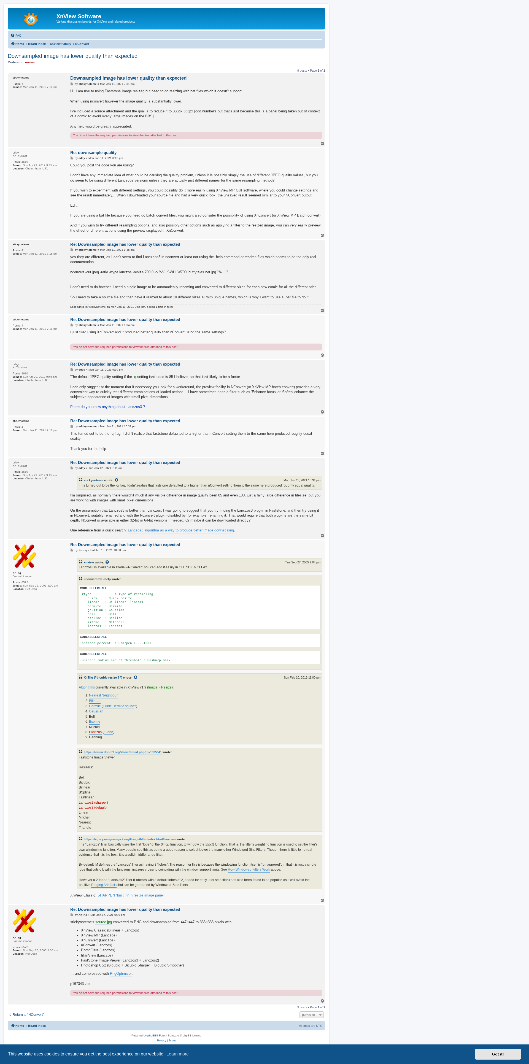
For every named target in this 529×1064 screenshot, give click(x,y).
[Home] (32, 18)
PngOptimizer (121, 973)
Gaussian (96, 711)
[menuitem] (15, 35)
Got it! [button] (498, 1054)
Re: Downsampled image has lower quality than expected (125, 244)
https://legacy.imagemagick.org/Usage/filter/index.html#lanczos (130, 839)
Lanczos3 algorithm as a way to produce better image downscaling (181, 530)
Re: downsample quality (93, 152)
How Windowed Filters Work (249, 869)
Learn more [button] (177, 1054)
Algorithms (87, 687)
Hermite (95, 706)
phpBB (151, 1035)
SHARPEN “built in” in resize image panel (131, 895)
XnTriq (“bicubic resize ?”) (103, 677)
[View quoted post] (116, 480)
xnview (89, 562)
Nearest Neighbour (103, 695)
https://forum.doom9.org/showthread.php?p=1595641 (123, 752)
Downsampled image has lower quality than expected (72, 56)
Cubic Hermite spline (118, 706)
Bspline (94, 721)
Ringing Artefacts (104, 885)
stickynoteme (93, 480)
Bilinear (95, 701)
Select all (98, 588)
